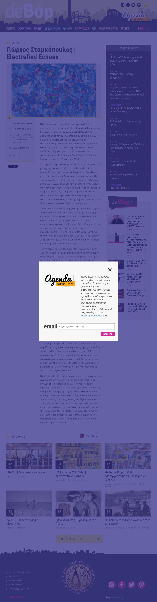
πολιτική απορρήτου (91, 315)
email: (48, 326)
